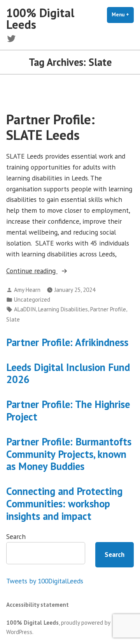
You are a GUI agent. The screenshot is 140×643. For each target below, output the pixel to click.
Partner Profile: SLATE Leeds (50, 126)
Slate (13, 319)
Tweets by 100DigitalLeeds (44, 580)
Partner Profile (108, 309)
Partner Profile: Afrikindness (67, 342)
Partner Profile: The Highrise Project (68, 410)
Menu (123, 14)
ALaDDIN (25, 309)
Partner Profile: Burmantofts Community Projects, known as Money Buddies (68, 454)
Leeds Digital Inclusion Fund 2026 (68, 373)
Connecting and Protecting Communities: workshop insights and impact (64, 503)
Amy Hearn (27, 289)
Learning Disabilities (63, 309)
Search (16, 536)
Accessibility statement (37, 604)
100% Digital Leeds (40, 18)
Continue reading (43, 271)
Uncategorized (32, 299)
